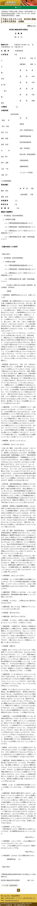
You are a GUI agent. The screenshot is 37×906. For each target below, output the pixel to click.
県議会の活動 (13, 11)
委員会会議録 (29, 11)
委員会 (21, 11)
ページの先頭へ (18, 890)
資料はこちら (31, 26)
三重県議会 (4, 11)
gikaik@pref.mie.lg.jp (12, 900)
